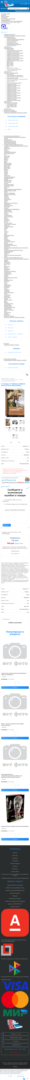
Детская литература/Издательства (13, 259)
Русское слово (8, 223)
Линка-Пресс (7, 199)
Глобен (6, 173)
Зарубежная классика (10, 142)
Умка (5, 311)
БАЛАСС (6, 159)
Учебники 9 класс (12, 94)
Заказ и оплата (5, 16)
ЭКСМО (6, 298)
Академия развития (9, 241)
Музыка (6, 208)
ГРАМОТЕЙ (7, 175)
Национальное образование (11, 209)
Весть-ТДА (7, 165)
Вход (12, 21)
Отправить (6, 525)
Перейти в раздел (20, 35)
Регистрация (20, 1076)
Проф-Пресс (7, 285)
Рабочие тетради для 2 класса (15, 55)
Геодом (6, 172)
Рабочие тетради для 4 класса (15, 60)
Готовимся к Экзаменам (10, 112)
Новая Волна (7, 210)
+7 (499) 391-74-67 (5, 21)
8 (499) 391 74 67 (16, 1045)
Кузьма (6, 242)
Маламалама (7, 305)
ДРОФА (6, 179)
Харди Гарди (7, 297)
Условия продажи (15, 863)
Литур (5, 201)
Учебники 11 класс (12, 99)
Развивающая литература (14, 44)
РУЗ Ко (6, 221)
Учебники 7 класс (11, 89)
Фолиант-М (7, 314)
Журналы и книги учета (14, 352)
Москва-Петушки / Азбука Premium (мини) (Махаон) (15, 826)
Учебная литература (9, 35)
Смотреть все (7, 47)
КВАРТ (6, 192)
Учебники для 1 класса (13, 52)
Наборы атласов (15, 906)
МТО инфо (7, 206)
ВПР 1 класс (10, 61)
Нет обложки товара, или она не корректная (16, 504)
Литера (6, 200)
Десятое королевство (10, 271)
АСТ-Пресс (7, 156)
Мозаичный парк (8, 251)
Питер (6, 213)
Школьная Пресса (9, 235)
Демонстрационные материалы (15, 39)
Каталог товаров (15, 881)
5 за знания (7, 240)
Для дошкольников (9, 37)
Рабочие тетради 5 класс (13, 85)
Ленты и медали (12, 337)
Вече (5, 301)
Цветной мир (7, 308)
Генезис (6, 170)
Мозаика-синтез (8, 280)
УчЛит (5, 233)
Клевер (6, 276)
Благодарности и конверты (15, 334)
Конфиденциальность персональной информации (15, 878)
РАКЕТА (6, 302)
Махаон (6, 278)
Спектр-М (6, 225)
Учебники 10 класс (12, 96)
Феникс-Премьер (9, 310)
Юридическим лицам (16, 1037)
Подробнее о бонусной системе (10, 482)
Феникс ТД (7, 246)
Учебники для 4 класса (13, 59)
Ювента (6, 239)
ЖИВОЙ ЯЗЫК (8, 180)
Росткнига (7, 220)
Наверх (15, 1066)
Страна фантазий (8, 226)
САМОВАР (7, 290)
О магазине (4, 17)
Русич (5, 288)
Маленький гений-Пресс (11, 203)
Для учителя (10, 49)
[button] (4, 32)
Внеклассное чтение (12, 78)
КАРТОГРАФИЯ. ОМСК (10, 190)
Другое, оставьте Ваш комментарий (15, 510)
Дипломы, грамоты (9, 317)
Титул (5, 229)
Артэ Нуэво (7, 264)
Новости (15, 852)
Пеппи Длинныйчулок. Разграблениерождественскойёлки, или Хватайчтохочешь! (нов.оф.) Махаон (11, 776)
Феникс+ (6, 313)
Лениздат (6, 198)
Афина (6, 158)
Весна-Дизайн (8, 164)
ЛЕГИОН (6, 197)
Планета (6, 214)
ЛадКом (6, 195)
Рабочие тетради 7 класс (13, 90)
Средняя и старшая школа (11, 73)
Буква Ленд (7, 269)
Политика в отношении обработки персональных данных (15, 875)
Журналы (6, 344)
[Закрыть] (27, 488)
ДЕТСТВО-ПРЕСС (8, 178)
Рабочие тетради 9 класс (13, 95)
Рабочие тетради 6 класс (13, 88)
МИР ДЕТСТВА (8, 306)
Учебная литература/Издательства (13, 146)
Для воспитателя (11, 38)
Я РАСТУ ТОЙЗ (8, 300)
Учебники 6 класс (12, 86)
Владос (6, 169)
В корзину (15, 687)
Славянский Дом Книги (10, 245)
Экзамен (6, 236)
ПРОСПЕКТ (7, 252)
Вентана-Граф (7, 163)
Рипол (5, 218)
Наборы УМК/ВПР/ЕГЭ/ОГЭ (15, 904)
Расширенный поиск (22, 11)
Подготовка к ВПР (12, 106)
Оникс (5, 283)
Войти (10, 1076)
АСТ (5, 154)
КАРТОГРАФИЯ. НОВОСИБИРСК (12, 189)
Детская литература (9, 177)
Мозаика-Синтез (8, 205)
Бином (6, 160)
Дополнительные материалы (15, 50)
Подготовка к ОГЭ (12, 104)
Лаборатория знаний (9, 194)
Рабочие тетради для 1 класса (15, 53)
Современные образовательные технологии (16, 247)
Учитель (6, 231)
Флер (5, 234)
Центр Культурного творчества (12, 255)
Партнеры (15, 869)
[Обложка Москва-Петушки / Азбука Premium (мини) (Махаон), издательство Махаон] (15, 809)
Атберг (6, 267)
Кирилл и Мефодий (9, 193)
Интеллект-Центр (9, 184)
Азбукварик (7, 262)
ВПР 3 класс (10, 64)
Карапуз (6, 275)
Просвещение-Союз (9, 307)
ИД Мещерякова (8, 303)
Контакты (3, 15)
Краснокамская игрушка (10, 277)
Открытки (10, 331)
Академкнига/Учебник (10, 152)
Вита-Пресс (7, 168)
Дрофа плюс (7, 272)
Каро (5, 188)
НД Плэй (6, 281)
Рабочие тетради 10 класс (14, 97)
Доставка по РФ (5, 13)
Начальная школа (8, 48)
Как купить (15, 855)
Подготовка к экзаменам (10, 102)
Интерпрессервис (9, 185)
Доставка (15, 858)
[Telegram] (7, 28)
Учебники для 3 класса (13, 56)
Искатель (6, 187)
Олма (5, 282)
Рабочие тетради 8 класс (13, 92)
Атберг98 (6, 157)
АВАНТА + (6, 261)
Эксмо (5, 237)
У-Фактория (7, 295)
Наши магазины (5, 20)
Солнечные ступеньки (10, 224)
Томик (5, 293)
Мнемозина (7, 204)
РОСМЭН (6, 219)
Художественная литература (12, 137)
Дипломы (10, 327)
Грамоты (10, 324)
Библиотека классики (10, 141)
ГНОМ (5, 174)
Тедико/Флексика (9, 292)
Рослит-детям (15, 871)
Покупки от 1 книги (16, 1034)
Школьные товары (13, 367)
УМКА (5, 256)
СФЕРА (6, 228)
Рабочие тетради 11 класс (14, 100)
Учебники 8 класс (12, 91)
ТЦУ (5, 230)
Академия (6, 151)
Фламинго (7, 296)
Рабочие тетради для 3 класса (15, 58)
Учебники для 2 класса (13, 54)
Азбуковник (7, 148)
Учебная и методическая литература (15, 901)
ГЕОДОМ (6, 270)
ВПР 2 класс (10, 63)
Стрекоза (6, 291)
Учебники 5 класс (11, 84)
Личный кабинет (17, 21)
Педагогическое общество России (13, 250)
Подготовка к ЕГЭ (11, 105)
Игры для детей (11, 42)
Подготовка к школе (12, 43)
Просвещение (8, 139)
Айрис (6, 149)
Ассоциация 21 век (9, 153)
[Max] (3, 28)
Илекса (6, 183)
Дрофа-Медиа (8, 273)
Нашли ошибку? (5, 486)
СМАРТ (6, 254)
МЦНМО (6, 249)
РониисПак (7, 286)
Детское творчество (12, 40)
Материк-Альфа (8, 244)
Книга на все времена (10, 143)
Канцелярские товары (10, 360)
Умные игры (7, 312)
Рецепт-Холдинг (8, 216)
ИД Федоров (7, 182)
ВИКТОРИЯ (7, 167)
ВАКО (5, 162)
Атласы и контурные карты (14, 83)
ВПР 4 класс (10, 65)
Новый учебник (8, 211)
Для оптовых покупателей (8, 18)
